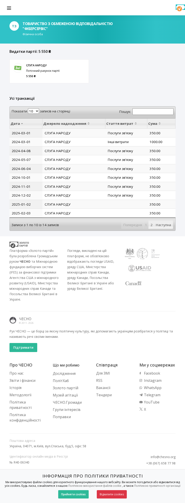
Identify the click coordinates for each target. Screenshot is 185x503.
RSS (99, 380)
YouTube (151, 402)
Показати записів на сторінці (41, 111)
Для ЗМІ (103, 373)
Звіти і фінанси (22, 380)
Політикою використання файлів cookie (94, 486)
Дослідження (64, 373)
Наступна (163, 225)
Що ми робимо (66, 365)
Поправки (62, 416)
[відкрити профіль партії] (17, 67)
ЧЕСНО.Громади (67, 402)
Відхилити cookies (112, 494)
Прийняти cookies (73, 494)
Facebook (151, 373)
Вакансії (103, 387)
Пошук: (125, 111)
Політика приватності (20, 405)
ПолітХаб (61, 380)
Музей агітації (65, 395)
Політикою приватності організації (157, 486)
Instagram (152, 380)
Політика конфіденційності (25, 417)
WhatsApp (152, 387)
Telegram (151, 394)
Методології (20, 394)
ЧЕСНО (25, 318)
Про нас (16, 373)
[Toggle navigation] (9, 8)
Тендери (104, 394)
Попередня (132, 225)
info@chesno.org (163, 457)
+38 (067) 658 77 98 (161, 463)
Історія (15, 387)
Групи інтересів (67, 409)
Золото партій (65, 387)
